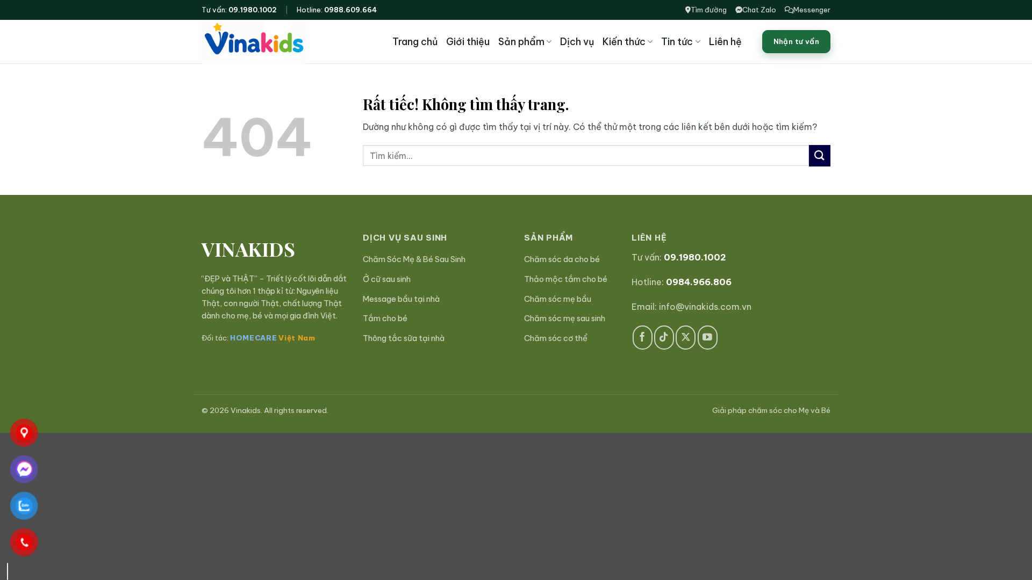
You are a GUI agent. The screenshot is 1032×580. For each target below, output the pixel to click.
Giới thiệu (468, 41)
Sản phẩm (521, 41)
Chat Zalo (759, 9)
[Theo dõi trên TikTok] (664, 337)
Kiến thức (624, 41)
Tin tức (677, 41)
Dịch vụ (577, 41)
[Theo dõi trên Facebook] (643, 337)
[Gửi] (819, 155)
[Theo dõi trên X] (686, 337)
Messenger (811, 9)
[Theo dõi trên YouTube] (708, 337)
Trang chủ (415, 41)
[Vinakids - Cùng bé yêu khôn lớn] (279, 42)
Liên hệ (725, 41)
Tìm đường (709, 9)
